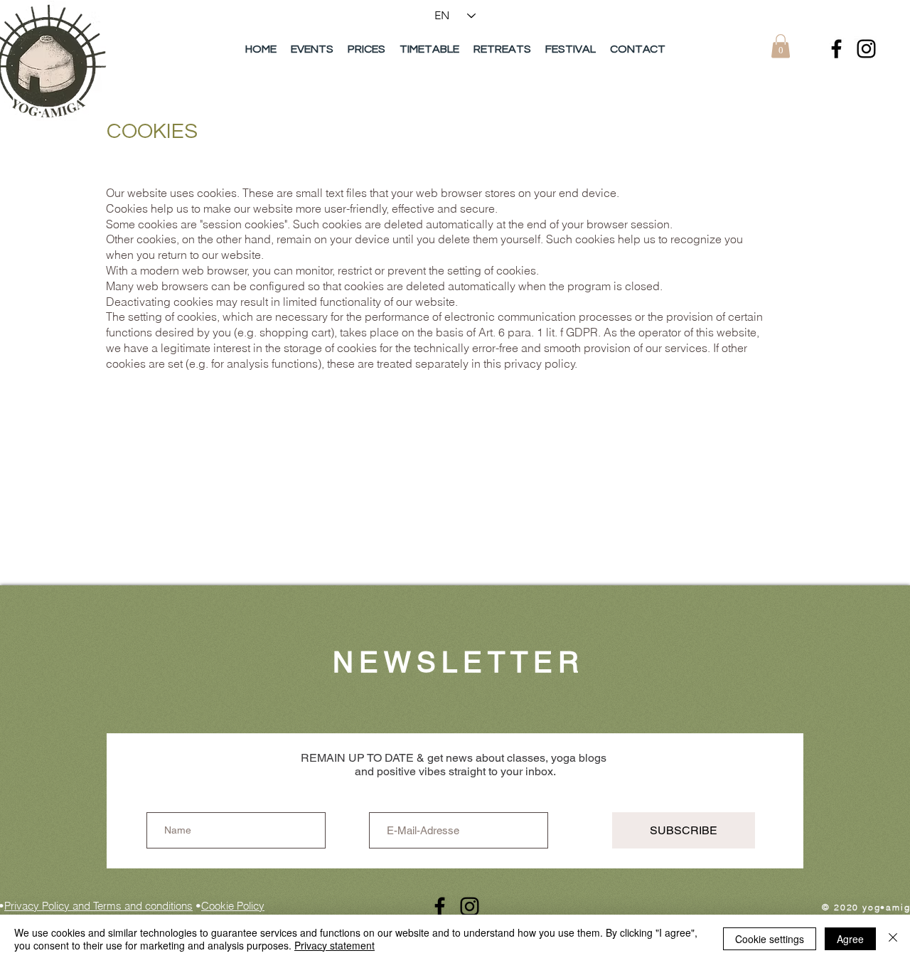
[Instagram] (866, 48)
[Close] (892, 939)
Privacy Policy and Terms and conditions (98, 906)
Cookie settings (769, 939)
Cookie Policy (232, 906)
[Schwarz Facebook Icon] (836, 48)
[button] (781, 46)
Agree (850, 939)
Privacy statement (334, 945)
